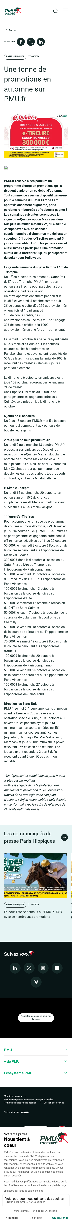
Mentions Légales (13, 1096)
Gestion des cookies (54, 1102)
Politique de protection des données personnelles (28, 1099)
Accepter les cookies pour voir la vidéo (36, 1018)
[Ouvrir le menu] (65, 11)
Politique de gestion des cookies (20, 1102)
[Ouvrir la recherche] (55, 11)
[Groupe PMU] (13, 11)
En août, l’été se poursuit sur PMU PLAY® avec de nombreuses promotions (33, 914)
